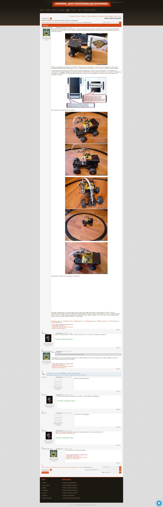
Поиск (115, 16)
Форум (43, 22)
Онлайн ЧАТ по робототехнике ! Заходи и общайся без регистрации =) (62, 327)
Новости (45, 482)
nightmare (62, 20)
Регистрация (115, 2)
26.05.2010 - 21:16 (67, 351)
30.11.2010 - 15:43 (67, 413)
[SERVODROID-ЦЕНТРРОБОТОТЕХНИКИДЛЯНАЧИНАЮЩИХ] (81, 3)
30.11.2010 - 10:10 (67, 394)
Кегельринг (80, 22)
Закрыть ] (83, 16)
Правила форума (109, 16)
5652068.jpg (77, 321)
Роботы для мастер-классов (70, 490)
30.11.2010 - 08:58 (67, 377)
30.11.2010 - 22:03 (67, 449)
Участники (100, 16)
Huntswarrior (75, 20)
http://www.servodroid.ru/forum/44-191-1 (65, 433)
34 (42, 332)
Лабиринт (57, 315)
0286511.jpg (100, 321)
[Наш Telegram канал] (159, 503)
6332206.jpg (54, 322)
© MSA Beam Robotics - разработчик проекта (86, 504)
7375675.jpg (112, 321)
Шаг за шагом (46, 485)
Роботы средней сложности (70, 485)
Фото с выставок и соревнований (71, 498)
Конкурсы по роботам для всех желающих (55, 22)
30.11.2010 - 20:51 (67, 430)
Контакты (45, 495)
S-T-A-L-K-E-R (55, 20)
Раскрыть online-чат (75, 16)
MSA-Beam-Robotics (47, 27)
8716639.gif (66, 321)
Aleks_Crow (68, 20)
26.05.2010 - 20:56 (67, 27)
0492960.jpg (88, 321)
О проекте (45, 490)
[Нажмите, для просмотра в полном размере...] (86, 64)
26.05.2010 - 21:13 (67, 333)
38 (42, 350)
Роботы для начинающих (69, 482)
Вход (119, 2)
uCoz (76, 504)
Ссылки (45, 493)
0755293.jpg (54, 321)
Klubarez (44, 377)
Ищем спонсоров (47, 498)
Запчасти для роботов (68, 495)
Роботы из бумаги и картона (70, 493)
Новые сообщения (92, 16)
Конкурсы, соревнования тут (71, 22)
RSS (122, 2)
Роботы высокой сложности (70, 487)
